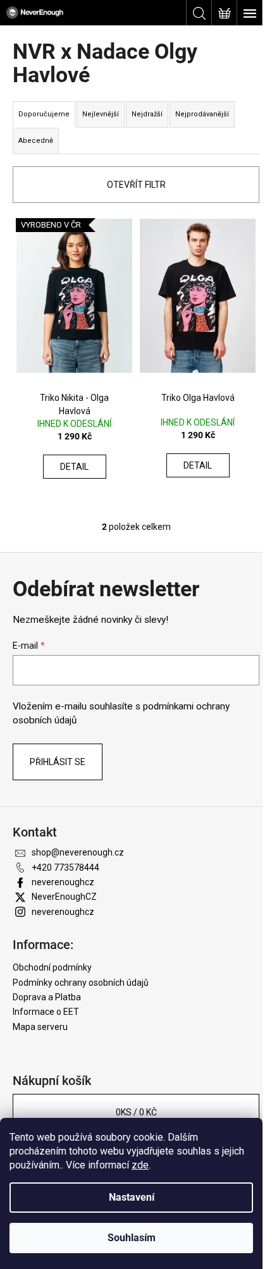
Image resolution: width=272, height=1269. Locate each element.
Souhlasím (132, 1238)
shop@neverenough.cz (78, 852)
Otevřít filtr (136, 185)
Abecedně (35, 141)
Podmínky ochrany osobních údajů (81, 983)
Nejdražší (147, 114)
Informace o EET (46, 1012)
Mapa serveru (40, 1027)
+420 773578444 (65, 867)
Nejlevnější (100, 114)
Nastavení (131, 1197)
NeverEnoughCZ (64, 897)
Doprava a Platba (47, 997)
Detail (74, 467)
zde (140, 1165)
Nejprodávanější (202, 114)
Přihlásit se (57, 762)
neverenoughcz (63, 882)
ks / (136, 1112)
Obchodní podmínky (52, 967)
